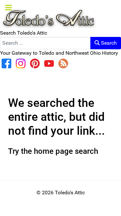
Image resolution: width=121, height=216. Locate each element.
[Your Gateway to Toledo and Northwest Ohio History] (48, 14)
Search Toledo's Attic (23, 33)
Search (108, 43)
